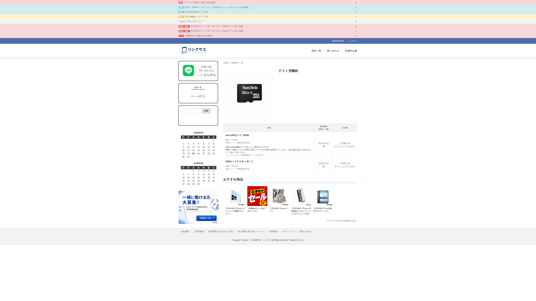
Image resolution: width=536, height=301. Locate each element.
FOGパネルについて (195, 21)
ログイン (353, 41)
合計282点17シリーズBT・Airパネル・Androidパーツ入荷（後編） (217, 26)
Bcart (301, 240)
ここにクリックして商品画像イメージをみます (244, 155)
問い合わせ (333, 51)
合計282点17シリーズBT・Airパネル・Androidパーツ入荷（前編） (217, 31)
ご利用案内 (198, 231)
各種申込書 (351, 51)
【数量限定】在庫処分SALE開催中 (199, 36)
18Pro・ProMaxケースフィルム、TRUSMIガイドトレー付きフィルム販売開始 (216, 7)
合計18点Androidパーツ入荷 (196, 12)
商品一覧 (316, 51)
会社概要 (185, 231)
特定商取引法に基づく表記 (220, 231)
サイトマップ (288, 231)
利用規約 (273, 231)
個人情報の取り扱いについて (251, 231)
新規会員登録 (338, 41)
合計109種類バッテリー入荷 (196, 17)
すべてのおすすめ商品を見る (342, 220)
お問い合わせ (305, 231)
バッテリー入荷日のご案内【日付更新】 (200, 2)
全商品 (226, 63)
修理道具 (235, 63)
